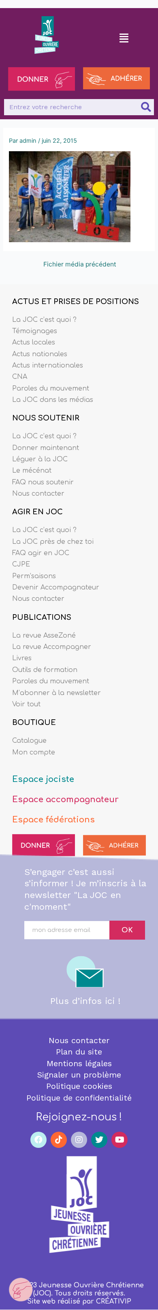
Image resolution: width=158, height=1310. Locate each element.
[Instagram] (79, 1140)
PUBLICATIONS (41, 617)
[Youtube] (119, 1140)
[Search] (146, 107)
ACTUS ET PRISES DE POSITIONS (75, 302)
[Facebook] (38, 1140)
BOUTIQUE (34, 722)
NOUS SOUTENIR (45, 418)
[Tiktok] (59, 1140)
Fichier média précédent (79, 264)
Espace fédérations (53, 819)
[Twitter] (99, 1140)
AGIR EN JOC (37, 512)
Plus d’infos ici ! (85, 1001)
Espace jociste (43, 779)
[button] (124, 37)
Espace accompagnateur (65, 799)
